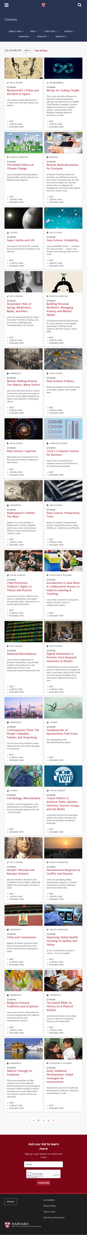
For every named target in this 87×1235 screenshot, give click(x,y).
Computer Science (59, 443)
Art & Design (16, 83)
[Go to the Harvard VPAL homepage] (23, 1225)
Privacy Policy (50, 1206)
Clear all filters (41, 50)
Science (14, 232)
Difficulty (42, 36)
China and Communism (21, 937)
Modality (60, 36)
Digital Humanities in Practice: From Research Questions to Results (62, 657)
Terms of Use (49, 1212)
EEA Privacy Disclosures (54, 1217)
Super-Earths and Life (21, 240)
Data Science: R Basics (60, 381)
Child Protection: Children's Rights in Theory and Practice (19, 586)
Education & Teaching (61, 575)
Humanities (15, 373)
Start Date (50, 31)
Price (33, 31)
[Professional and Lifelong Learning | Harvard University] (43, 5)
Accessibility (49, 1200)
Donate (10, 1202)
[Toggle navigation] (6, 5)
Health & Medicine (19, 157)
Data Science (56, 232)
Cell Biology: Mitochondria (23, 798)
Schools (68, 31)
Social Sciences (17, 575)
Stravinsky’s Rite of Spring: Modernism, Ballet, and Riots (19, 307)
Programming (57, 83)
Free (26, 50)
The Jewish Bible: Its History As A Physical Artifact (60, 1006)
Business (54, 157)
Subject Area (15, 31)
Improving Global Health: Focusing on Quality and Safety (62, 941)
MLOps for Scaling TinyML (63, 90)
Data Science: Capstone (21, 451)
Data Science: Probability (62, 240)
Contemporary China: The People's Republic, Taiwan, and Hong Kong (23, 733)
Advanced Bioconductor (21, 653)
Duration (23, 36)
